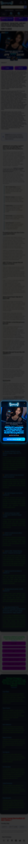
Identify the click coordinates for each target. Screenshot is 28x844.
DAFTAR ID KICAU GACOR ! (14, 439)
